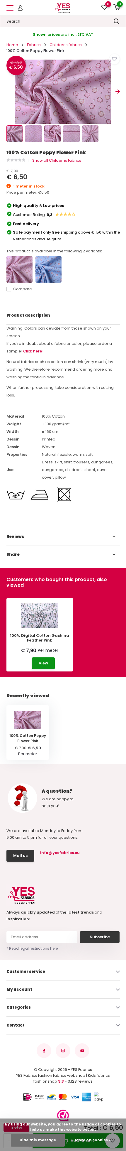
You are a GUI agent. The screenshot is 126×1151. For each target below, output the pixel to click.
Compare (22, 289)
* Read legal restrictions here (32, 948)
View (43, 663)
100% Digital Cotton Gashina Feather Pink (39, 637)
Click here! (33, 351)
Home (12, 45)
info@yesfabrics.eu (59, 852)
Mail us (20, 855)
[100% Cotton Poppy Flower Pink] (19, 269)
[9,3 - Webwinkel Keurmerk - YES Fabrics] (63, 1115)
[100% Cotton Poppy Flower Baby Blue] (48, 269)
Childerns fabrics (66, 45)
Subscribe (100, 937)
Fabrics (34, 45)
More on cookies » (93, 1140)
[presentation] (8, 91)
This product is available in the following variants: (54, 251)
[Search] (117, 21)
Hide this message (38, 1140)
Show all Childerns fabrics (56, 160)
